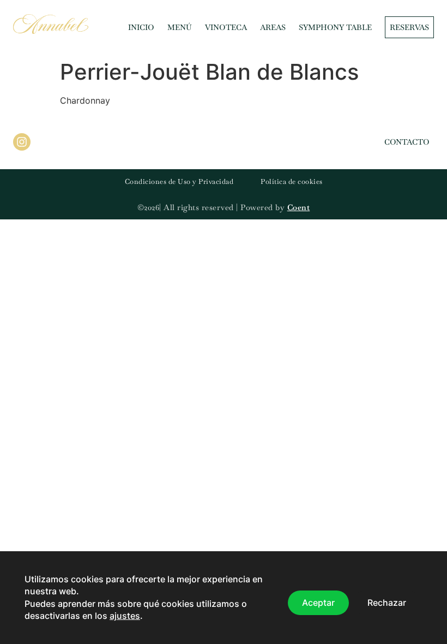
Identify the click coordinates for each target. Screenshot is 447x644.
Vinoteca (226, 27)
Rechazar (386, 603)
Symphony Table (335, 27)
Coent (298, 207)
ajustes (125, 616)
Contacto (407, 142)
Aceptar (318, 603)
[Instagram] (22, 142)
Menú (179, 27)
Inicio (141, 27)
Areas (273, 27)
